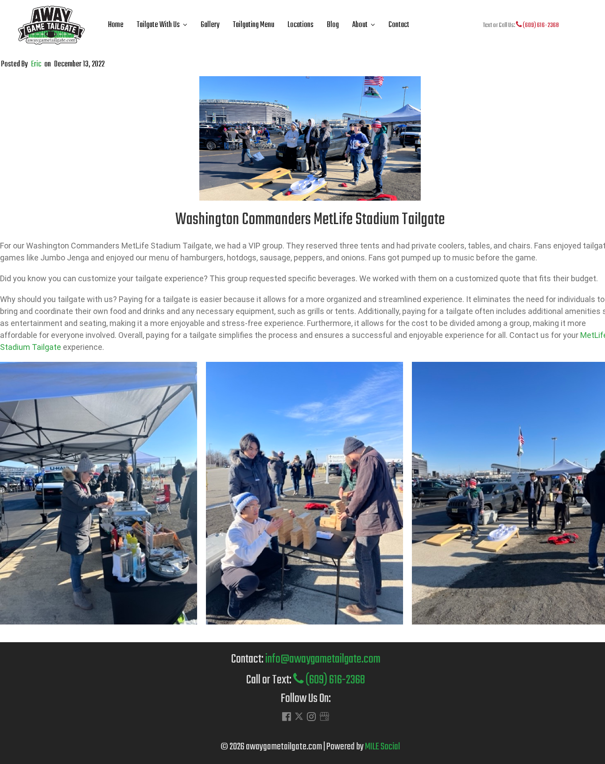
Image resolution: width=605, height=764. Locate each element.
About (360, 25)
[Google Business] (324, 717)
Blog (333, 25)
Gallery (210, 25)
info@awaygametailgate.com (322, 659)
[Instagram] (311, 717)
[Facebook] (286, 717)
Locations (300, 25)
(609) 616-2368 (540, 25)
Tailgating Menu (253, 25)
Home (116, 25)
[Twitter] (299, 718)
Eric (36, 64)
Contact (398, 25)
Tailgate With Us (158, 25)
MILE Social (382, 746)
